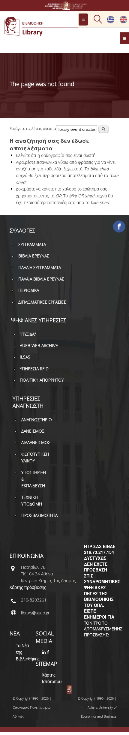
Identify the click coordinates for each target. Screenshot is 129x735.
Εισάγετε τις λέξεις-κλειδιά (33, 128)
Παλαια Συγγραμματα (39, 267)
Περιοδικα (28, 290)
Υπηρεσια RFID (34, 368)
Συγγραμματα (32, 244)
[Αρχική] (64, 7)
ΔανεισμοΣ (32, 431)
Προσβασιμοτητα (39, 515)
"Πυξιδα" (28, 334)
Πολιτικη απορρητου (42, 380)
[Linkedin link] (44, 652)
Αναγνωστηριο (36, 419)
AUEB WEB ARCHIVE (39, 345)
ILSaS (25, 357)
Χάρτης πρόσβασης (28, 587)
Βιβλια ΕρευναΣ (33, 256)
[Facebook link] (48, 652)
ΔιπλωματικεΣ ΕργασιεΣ (42, 302)
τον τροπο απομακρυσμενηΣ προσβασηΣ (103, 629)
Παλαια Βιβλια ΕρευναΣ (41, 279)
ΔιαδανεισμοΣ (35, 442)
